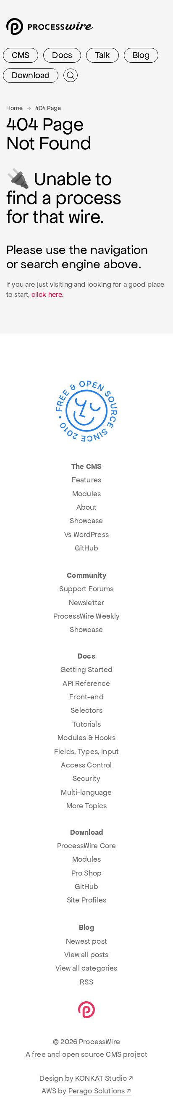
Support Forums (86, 588)
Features (86, 479)
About (86, 507)
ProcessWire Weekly (86, 616)
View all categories (86, 968)
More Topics (86, 805)
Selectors (86, 710)
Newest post (86, 941)
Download (31, 75)
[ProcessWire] (48, 29)
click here (47, 294)
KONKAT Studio (101, 1078)
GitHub (87, 548)
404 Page (48, 108)
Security (86, 778)
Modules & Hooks (86, 737)
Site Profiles (86, 900)
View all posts (86, 954)
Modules (86, 493)
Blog (141, 55)
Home (14, 108)
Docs (62, 55)
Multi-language (86, 792)
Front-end (86, 696)
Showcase (86, 520)
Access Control (86, 765)
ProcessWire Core (86, 845)
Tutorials (86, 724)
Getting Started (86, 669)
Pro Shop (86, 873)
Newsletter (87, 602)
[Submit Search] (70, 75)
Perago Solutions (96, 1090)
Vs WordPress (86, 534)
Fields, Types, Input (86, 751)
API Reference (86, 683)
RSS (86, 982)
